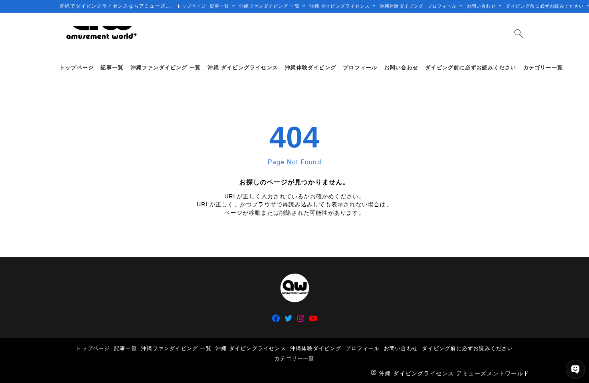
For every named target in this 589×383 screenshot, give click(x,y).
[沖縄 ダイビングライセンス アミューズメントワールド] (101, 36)
